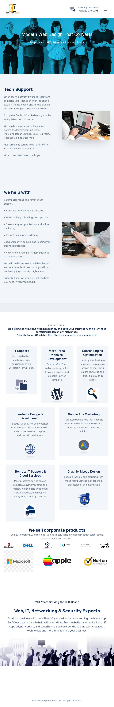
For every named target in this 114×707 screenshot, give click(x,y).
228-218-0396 (90, 10)
